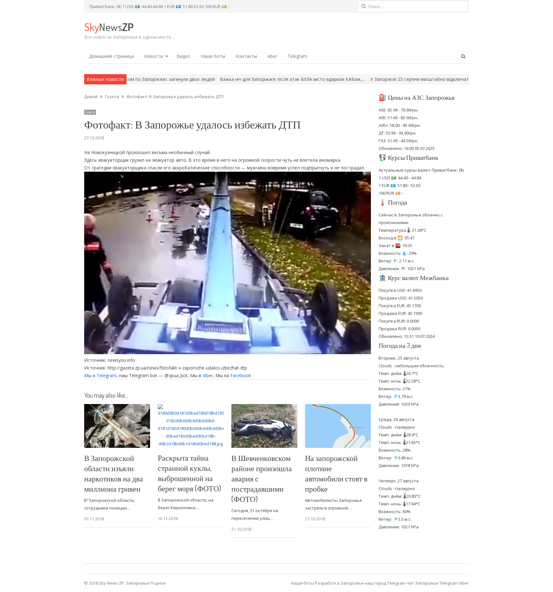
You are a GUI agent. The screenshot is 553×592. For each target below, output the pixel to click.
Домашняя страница (111, 56)
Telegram (297, 56)
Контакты (246, 56)
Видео (183, 56)
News (108, 27)
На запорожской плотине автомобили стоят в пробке (336, 473)
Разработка (328, 583)
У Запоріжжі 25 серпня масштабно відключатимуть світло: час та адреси (406, 79)
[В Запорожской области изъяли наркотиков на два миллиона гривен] (117, 408)
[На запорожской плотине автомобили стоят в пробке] (338, 408)
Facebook (240, 375)
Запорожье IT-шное (146, 583)
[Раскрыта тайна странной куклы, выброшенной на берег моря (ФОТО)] (191, 408)
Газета (90, 112)
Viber (208, 375)
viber (272, 56)
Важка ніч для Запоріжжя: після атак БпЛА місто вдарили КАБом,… (249, 79)
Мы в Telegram (100, 375)
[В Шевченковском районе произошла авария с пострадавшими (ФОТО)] (264, 408)
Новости (153, 56)
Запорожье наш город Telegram (373, 583)
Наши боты (213, 56)
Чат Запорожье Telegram (432, 583)
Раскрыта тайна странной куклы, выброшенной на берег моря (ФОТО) (189, 473)
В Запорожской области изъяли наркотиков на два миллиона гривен (113, 473)
